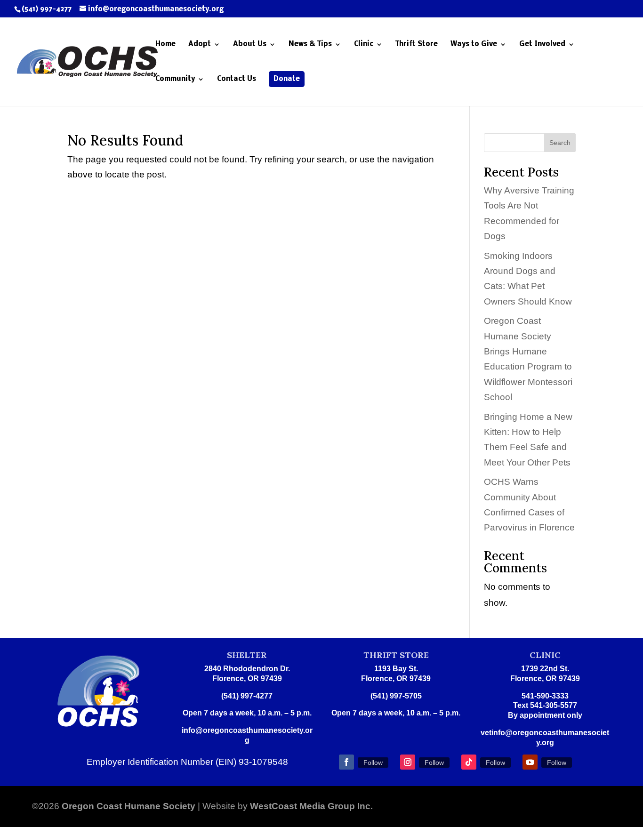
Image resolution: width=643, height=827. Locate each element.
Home (165, 44)
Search (560, 142)
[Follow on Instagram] (407, 762)
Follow (373, 762)
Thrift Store (416, 44)
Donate (286, 79)
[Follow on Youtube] (530, 762)
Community (175, 79)
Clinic (363, 44)
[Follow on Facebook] (346, 762)
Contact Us (236, 79)
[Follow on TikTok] (468, 762)
